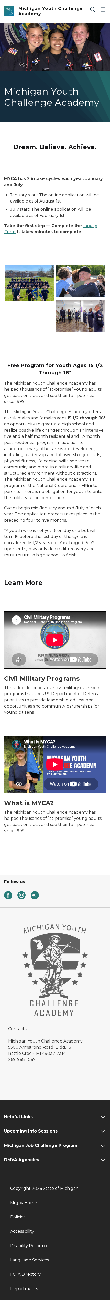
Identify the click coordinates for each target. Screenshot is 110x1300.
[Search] (93, 9)
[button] (29, 283)
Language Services (29, 1260)
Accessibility (22, 1231)
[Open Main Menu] (103, 9)
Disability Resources (30, 1245)
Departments (24, 1288)
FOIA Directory (25, 1274)
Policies (17, 1217)
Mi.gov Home (23, 1202)
